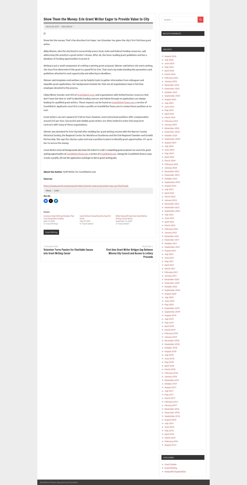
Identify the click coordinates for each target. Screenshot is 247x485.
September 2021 (172, 247)
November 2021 (172, 239)
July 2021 (169, 254)
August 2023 (170, 185)
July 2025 (169, 103)
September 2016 (172, 416)
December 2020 (172, 279)
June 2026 (169, 63)
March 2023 (170, 196)
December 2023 (172, 171)
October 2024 (171, 135)
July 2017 (169, 390)
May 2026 (169, 67)
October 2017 (171, 383)
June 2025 (169, 106)
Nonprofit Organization (175, 471)
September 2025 (172, 95)
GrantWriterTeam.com (123, 102)
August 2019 (170, 315)
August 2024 (170, 142)
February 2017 (171, 401)
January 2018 (171, 376)
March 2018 (170, 369)
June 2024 (169, 149)
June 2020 (169, 301)
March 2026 (170, 74)
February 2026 (171, 77)
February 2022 (171, 229)
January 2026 (171, 81)
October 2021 (171, 243)
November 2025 (172, 88)
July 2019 (169, 319)
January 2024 (171, 167)
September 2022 (172, 211)
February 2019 (171, 333)
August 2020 (170, 293)
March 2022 (170, 225)
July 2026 (169, 59)
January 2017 (171, 405)
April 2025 (169, 113)
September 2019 (172, 311)
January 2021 (171, 275)
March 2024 (170, 160)
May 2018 (169, 362)
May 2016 (169, 430)
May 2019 (169, 322)
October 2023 (171, 178)
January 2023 (171, 200)
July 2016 (169, 423)
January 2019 (171, 337)
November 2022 (172, 207)
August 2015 (170, 444)
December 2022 (172, 203)
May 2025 (169, 110)
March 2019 (170, 329)
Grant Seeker (171, 464)
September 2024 (172, 139)
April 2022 (169, 221)
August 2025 (170, 99)
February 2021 (171, 272)
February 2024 (171, 164)
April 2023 (169, 193)
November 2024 (172, 131)
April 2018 (169, 365)
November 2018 (172, 344)
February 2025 (171, 121)
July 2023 (169, 189)
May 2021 (169, 261)
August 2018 (170, 351)
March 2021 (170, 268)
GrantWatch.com (85, 94)
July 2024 (169, 146)
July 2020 (169, 297)
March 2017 (170, 398)
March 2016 (170, 437)
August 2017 (170, 387)
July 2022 (169, 214)
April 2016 (169, 434)
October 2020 (171, 286)
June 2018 (169, 358)
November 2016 (172, 412)
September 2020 (172, 290)
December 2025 (172, 85)
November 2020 (172, 283)
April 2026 (169, 70)
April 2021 (169, 265)
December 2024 (172, 128)
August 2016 (170, 419)
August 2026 (170, 56)
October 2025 (171, 92)
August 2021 (170, 250)
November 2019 (172, 308)
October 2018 (171, 347)
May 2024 (169, 153)
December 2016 (172, 408)
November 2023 (172, 175)
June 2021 (169, 257)
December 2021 (172, 236)
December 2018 (172, 340)
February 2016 (171, 441)
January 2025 (171, 124)
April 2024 (169, 157)
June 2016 (169, 426)
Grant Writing (51, 232)
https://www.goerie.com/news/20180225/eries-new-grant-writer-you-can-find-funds (86, 185)
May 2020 (169, 304)
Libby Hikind (66, 26)
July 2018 (169, 354)
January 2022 (171, 232)
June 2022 (169, 218)
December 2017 (172, 380)
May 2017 (169, 394)
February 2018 (171, 372)
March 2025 (170, 117)
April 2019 (169, 326)
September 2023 (172, 182)
